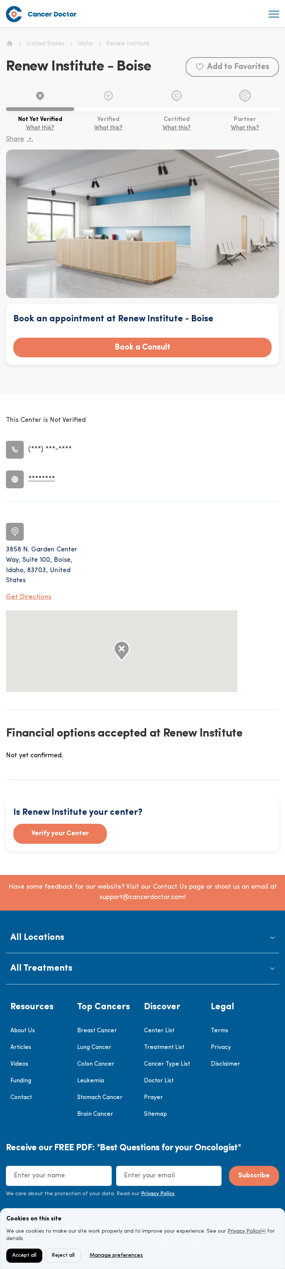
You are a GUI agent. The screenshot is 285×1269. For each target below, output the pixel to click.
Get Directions (29, 597)
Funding (20, 1081)
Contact (21, 1098)
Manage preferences (116, 1255)
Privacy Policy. (158, 1194)
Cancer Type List (167, 1064)
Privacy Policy (244, 1231)
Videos (19, 1064)
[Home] (9, 43)
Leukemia (90, 1081)
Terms (219, 1031)
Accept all (24, 1255)
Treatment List (164, 1047)
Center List (159, 1031)
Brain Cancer (95, 1114)
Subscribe (254, 1176)
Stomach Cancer (99, 1098)
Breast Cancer (97, 1031)
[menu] (274, 14)
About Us (22, 1031)
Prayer (153, 1098)
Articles (20, 1047)
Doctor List (159, 1081)
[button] (142, 937)
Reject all (63, 1255)
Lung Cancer (94, 1047)
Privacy (221, 1047)
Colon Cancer (95, 1064)
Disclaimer (225, 1064)
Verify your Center (60, 833)
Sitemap (155, 1114)
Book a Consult (142, 347)
